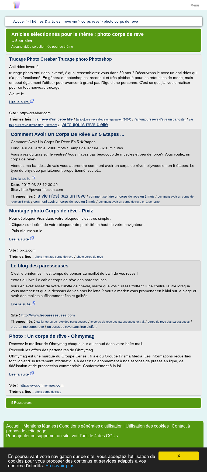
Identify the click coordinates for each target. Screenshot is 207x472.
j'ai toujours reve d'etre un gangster (160, 119)
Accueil (13, 426)
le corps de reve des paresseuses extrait (117, 321)
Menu (195, 5)
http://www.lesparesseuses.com (48, 315)
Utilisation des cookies (147, 426)
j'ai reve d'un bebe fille (54, 119)
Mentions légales (39, 426)
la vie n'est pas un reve (61, 196)
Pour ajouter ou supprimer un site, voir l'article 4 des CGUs (62, 435)
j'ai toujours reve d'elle (84, 124)
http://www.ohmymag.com (42, 385)
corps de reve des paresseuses (169, 321)
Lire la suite (19, 102)
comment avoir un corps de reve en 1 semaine (129, 201)
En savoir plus (60, 465)
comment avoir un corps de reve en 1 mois (64, 202)
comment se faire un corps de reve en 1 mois (121, 196)
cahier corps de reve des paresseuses (61, 321)
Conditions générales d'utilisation (91, 426)
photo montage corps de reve (54, 256)
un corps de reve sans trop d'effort (71, 327)
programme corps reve (27, 327)
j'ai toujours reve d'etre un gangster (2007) (103, 119)
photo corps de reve (90, 256)
